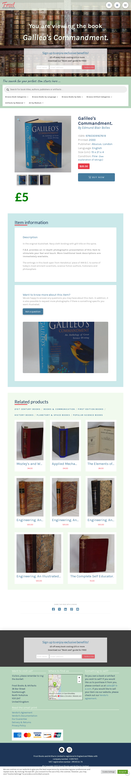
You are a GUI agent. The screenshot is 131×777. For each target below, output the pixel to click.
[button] (109, 5)
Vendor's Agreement (22, 712)
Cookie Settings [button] (108, 772)
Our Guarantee (19, 719)
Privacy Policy (19, 725)
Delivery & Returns (21, 722)
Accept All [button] (122, 772)
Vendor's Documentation (24, 715)
